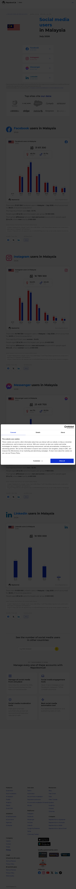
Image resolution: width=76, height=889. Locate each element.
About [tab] (63, 432)
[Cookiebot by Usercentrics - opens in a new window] (66, 427)
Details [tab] (38, 432)
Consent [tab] (13, 432)
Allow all (62, 461)
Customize (36, 461)
